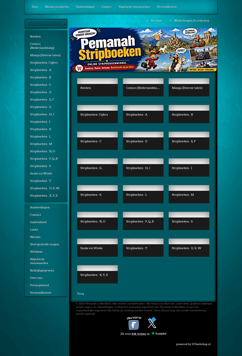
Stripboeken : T (40, 181)
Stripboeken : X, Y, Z (43, 195)
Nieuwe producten (57, 6)
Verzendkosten (167, 6)
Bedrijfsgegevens (42, 270)
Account (156, 20)
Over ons (36, 278)
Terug (80, 293)
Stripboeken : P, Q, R (44, 158)
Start (35, 6)
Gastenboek (38, 222)
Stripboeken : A (40, 70)
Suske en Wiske (41, 173)
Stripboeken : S (40, 166)
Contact (107, 6)
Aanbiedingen (85, 6)
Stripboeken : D (40, 92)
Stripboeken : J (40, 122)
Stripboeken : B (40, 77)
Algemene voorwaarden (134, 6)
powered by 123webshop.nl (193, 344)
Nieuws (35, 237)
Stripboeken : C (40, 85)
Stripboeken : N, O (42, 151)
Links (34, 229)
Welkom (36, 252)
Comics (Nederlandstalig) (42, 46)
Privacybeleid (39, 285)
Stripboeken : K (40, 129)
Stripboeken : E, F (42, 99)
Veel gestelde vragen (44, 244)
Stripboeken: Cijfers (44, 62)
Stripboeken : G (40, 107)
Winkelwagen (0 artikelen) (191, 20)
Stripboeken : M (41, 144)
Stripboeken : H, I (42, 114)
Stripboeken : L (40, 136)
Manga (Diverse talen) (45, 55)
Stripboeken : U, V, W (45, 188)
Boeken (35, 36)
